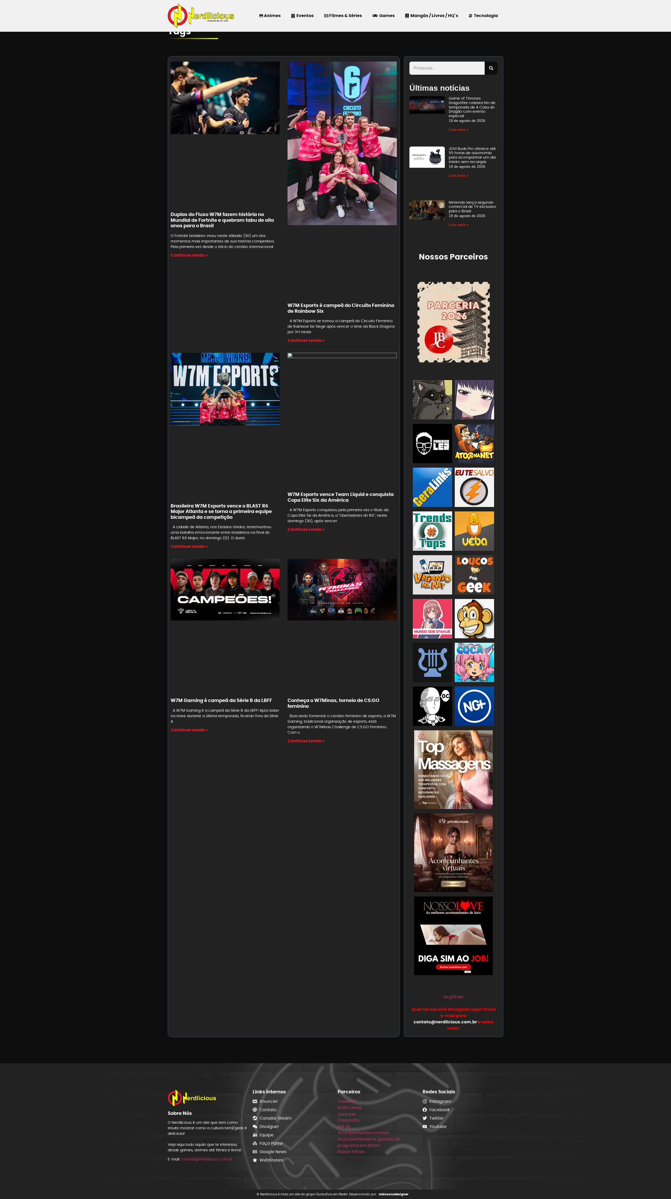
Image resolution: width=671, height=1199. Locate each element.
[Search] (491, 68)
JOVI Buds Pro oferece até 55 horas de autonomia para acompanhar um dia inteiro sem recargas (472, 155)
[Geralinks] (432, 488)
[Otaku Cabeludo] (432, 707)
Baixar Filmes (351, 1152)
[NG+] (474, 707)
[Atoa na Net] (474, 444)
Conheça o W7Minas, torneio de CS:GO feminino (333, 703)
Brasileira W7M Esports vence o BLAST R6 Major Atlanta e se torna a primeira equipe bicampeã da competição (221, 511)
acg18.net (453, 997)
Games (386, 16)
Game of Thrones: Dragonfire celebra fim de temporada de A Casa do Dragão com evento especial (472, 107)
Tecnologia (485, 16)
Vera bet (347, 1114)
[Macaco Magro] (474, 619)
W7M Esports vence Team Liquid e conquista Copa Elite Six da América (341, 497)
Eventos (304, 16)
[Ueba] (474, 532)
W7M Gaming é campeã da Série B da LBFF (221, 700)
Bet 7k (344, 1127)
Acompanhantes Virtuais (363, 1133)
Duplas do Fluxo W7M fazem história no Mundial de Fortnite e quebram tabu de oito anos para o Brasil (222, 220)
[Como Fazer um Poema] (432, 663)
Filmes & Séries (345, 16)
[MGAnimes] (474, 400)
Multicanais (350, 1108)
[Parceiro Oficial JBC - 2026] (453, 321)
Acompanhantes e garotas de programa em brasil (369, 1142)
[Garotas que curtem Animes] (474, 663)
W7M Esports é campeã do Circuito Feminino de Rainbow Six (341, 308)
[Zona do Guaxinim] (432, 400)
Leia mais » (459, 129)
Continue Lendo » (189, 255)
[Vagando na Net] (432, 575)
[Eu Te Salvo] (474, 488)
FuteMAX (347, 1101)
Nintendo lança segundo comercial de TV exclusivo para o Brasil (472, 207)
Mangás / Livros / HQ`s (433, 16)
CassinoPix (349, 1120)
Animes (272, 16)
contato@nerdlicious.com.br (206, 1159)
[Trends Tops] (432, 532)
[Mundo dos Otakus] (432, 619)
